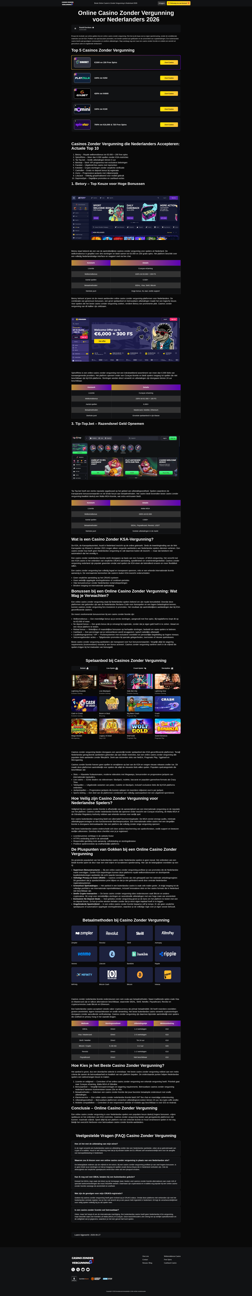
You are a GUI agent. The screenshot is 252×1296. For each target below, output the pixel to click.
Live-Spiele (111, 668)
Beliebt (83, 668)
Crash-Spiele (138, 668)
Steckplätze (166, 668)
